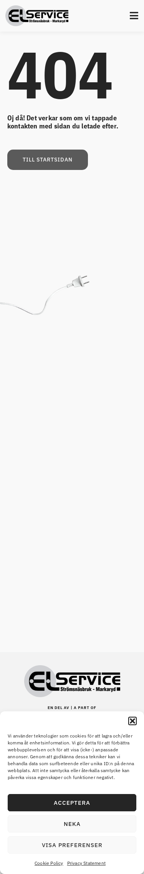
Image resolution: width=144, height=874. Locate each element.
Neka (72, 823)
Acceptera (72, 802)
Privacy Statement (86, 863)
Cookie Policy (49, 863)
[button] (132, 721)
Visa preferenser (72, 845)
